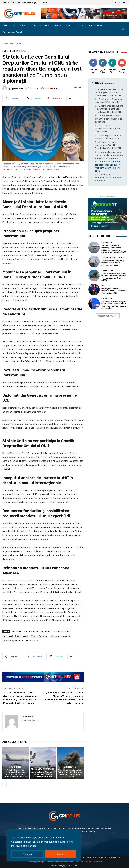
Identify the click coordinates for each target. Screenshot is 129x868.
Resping (27, 854)
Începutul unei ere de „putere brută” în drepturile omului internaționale (109, 154)
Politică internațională (60, 636)
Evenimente (15, 43)
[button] (122, 28)
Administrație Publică (42, 769)
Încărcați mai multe (106, 315)
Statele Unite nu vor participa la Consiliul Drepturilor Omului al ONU (108, 145)
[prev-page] (4, 785)
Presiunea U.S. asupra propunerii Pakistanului (108, 101)
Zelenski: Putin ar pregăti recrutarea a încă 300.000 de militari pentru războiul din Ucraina (113, 305)
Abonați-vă (121, 60)
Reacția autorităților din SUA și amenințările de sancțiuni (108, 118)
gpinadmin (17, 88)
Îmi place (93, 59)
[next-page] (10, 785)
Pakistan (43, 636)
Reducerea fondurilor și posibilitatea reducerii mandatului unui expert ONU (108, 166)
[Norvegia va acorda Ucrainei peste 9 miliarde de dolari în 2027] (94, 289)
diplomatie (46, 631)
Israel (25, 636)
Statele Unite (32, 640)
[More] (69, 98)
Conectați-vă (103, 60)
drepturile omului (62, 631)
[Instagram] (116, 3)
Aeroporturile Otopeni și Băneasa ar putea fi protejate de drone (42, 774)
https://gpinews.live (29, 720)
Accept (60, 854)
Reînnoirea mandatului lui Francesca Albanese (108, 177)
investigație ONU (11, 636)
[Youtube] (124, 3)
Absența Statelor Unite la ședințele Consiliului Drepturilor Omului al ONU (109, 92)
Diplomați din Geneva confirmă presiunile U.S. (108, 137)
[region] (44, 845)
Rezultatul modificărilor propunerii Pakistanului (107, 128)
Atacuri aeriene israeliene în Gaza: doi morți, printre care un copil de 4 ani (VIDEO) (70, 773)
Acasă (5, 43)
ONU (33, 386)
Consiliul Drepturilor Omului (25, 631)
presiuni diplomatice (13, 640)
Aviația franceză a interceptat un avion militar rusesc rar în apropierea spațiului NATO (15, 773)
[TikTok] (120, 3)
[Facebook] (112, 3)
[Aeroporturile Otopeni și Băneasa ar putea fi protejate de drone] (43, 763)
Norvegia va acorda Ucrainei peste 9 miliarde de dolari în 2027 (113, 291)
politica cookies (45, 845)
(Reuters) (16, 177)
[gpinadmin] (5, 88)
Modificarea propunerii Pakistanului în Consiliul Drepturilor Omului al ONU (109, 108)
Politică (21, 51)
